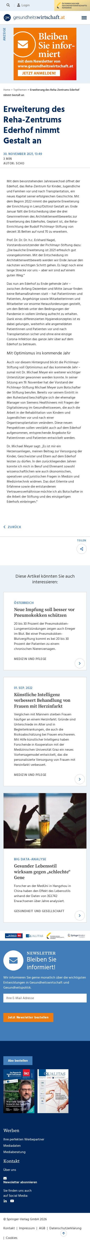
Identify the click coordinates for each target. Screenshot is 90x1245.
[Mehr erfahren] (14, 936)
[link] (37, 17)
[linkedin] (5, 1201)
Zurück (14, 527)
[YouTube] (12, 1201)
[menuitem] (8, 5)
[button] (84, 17)
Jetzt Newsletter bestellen (28, 1017)
